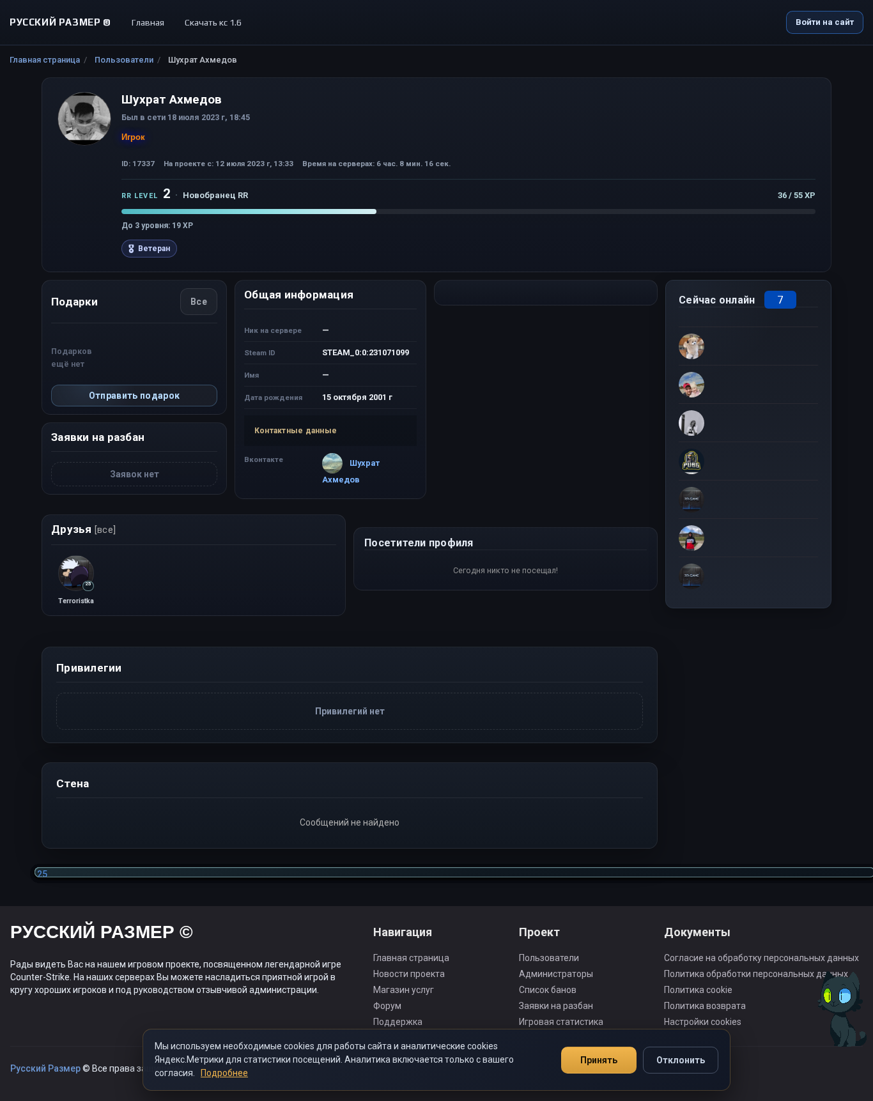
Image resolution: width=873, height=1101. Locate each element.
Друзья (83, 529)
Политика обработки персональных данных (756, 974)
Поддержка (397, 1022)
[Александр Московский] (748, 346)
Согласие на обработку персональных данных (761, 958)
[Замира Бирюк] (748, 384)
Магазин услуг (403, 990)
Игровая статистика (561, 1022)
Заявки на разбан (556, 1006)
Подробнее (224, 1073)
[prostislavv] (748, 499)
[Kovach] (748, 422)
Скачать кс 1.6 (213, 22)
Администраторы (556, 974)
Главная (148, 22)
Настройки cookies (702, 1022)
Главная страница (45, 60)
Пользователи (124, 60)
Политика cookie (698, 990)
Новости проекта (409, 974)
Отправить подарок (134, 395)
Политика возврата (705, 1006)
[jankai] (748, 537)
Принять (598, 1060)
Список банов (547, 990)
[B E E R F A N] (748, 461)
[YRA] (748, 576)
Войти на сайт (825, 22)
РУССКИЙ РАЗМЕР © (101, 934)
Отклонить (680, 1060)
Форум (387, 1006)
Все (198, 301)
